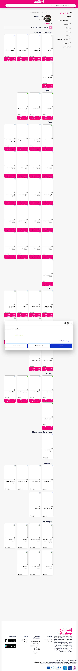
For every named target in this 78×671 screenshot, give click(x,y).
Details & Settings (64, 341)
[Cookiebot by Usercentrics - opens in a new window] (65, 323)
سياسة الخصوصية (35, 645)
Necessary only (16, 345)
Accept (61, 345)
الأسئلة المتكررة (48, 639)
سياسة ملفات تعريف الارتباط (36, 652)
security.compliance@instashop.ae (66, 663)
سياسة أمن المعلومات (37, 648)
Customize (38, 345)
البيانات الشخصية (35, 641)
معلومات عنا (25, 639)
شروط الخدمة (36, 643)
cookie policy (19, 335)
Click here (38, 662)
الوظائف (26, 642)
